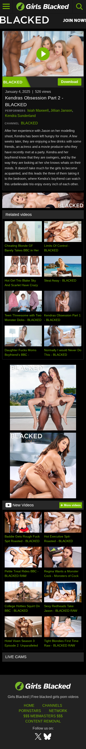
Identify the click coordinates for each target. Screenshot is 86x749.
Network (58, 711)
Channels (52, 705)
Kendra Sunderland (20, 116)
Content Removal (43, 721)
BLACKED (29, 123)
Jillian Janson (61, 110)
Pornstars (30, 711)
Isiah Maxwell (38, 110)
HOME (29, 705)
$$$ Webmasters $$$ (43, 716)
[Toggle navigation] (6, 6)
